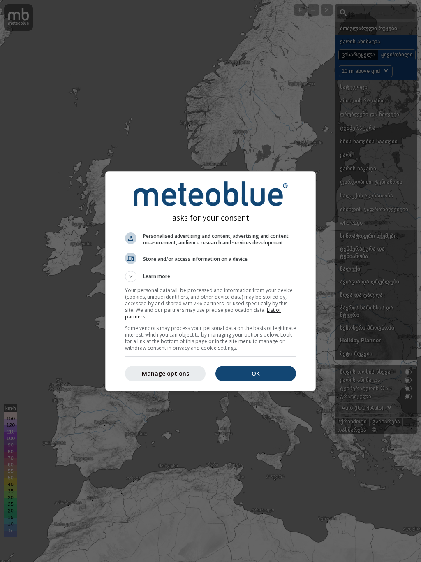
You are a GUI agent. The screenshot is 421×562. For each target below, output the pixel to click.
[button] (210, 276)
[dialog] (210, 281)
